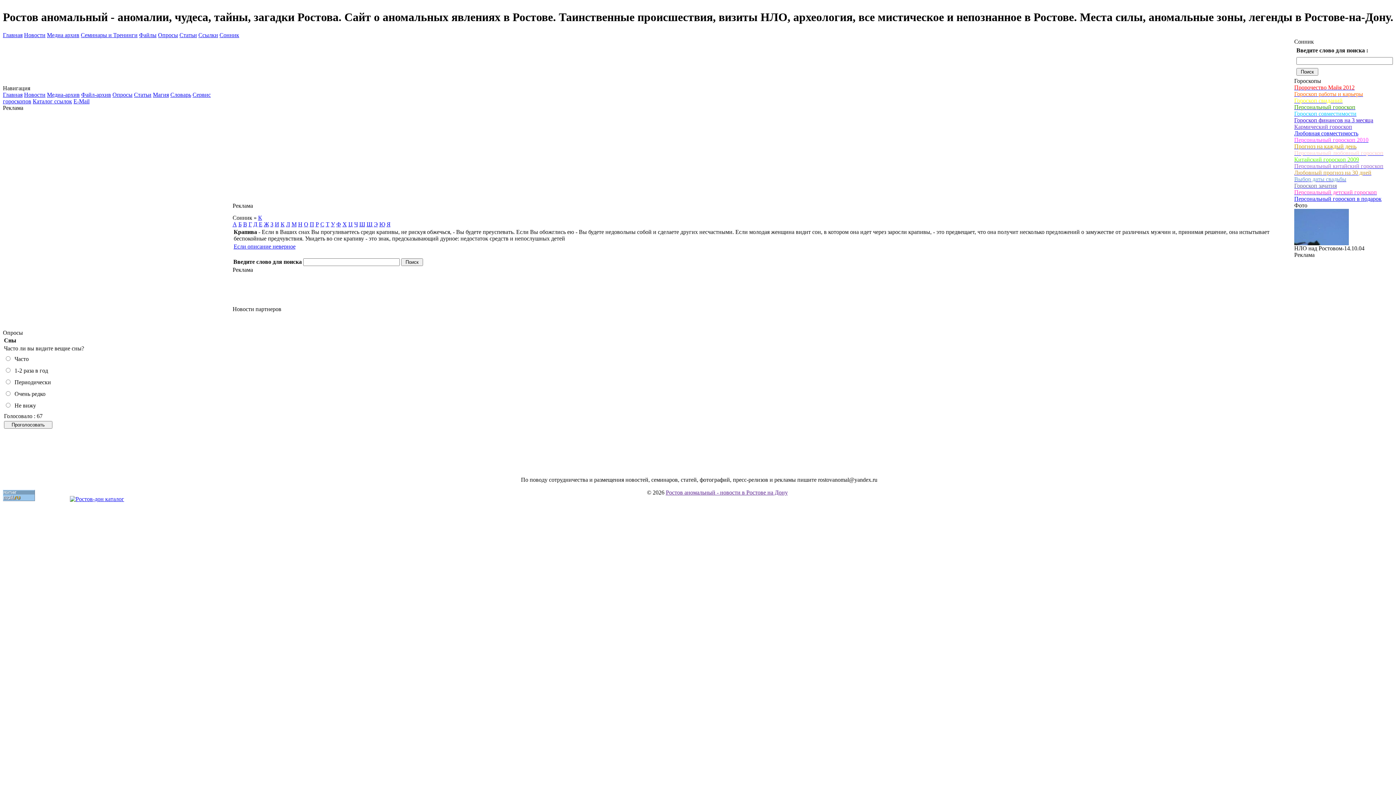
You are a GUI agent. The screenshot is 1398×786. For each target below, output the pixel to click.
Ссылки (208, 35)
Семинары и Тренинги (109, 35)
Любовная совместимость (1326, 133)
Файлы (148, 35)
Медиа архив (63, 35)
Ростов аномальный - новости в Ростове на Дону (727, 492)
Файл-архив (96, 95)
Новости (35, 35)
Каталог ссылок (52, 101)
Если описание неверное (265, 246)
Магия (161, 95)
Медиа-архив (63, 95)
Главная (13, 35)
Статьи (188, 35)
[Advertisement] (117, 220)
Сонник (229, 35)
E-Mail (82, 101)
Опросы (168, 35)
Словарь (180, 95)
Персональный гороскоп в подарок (1338, 199)
